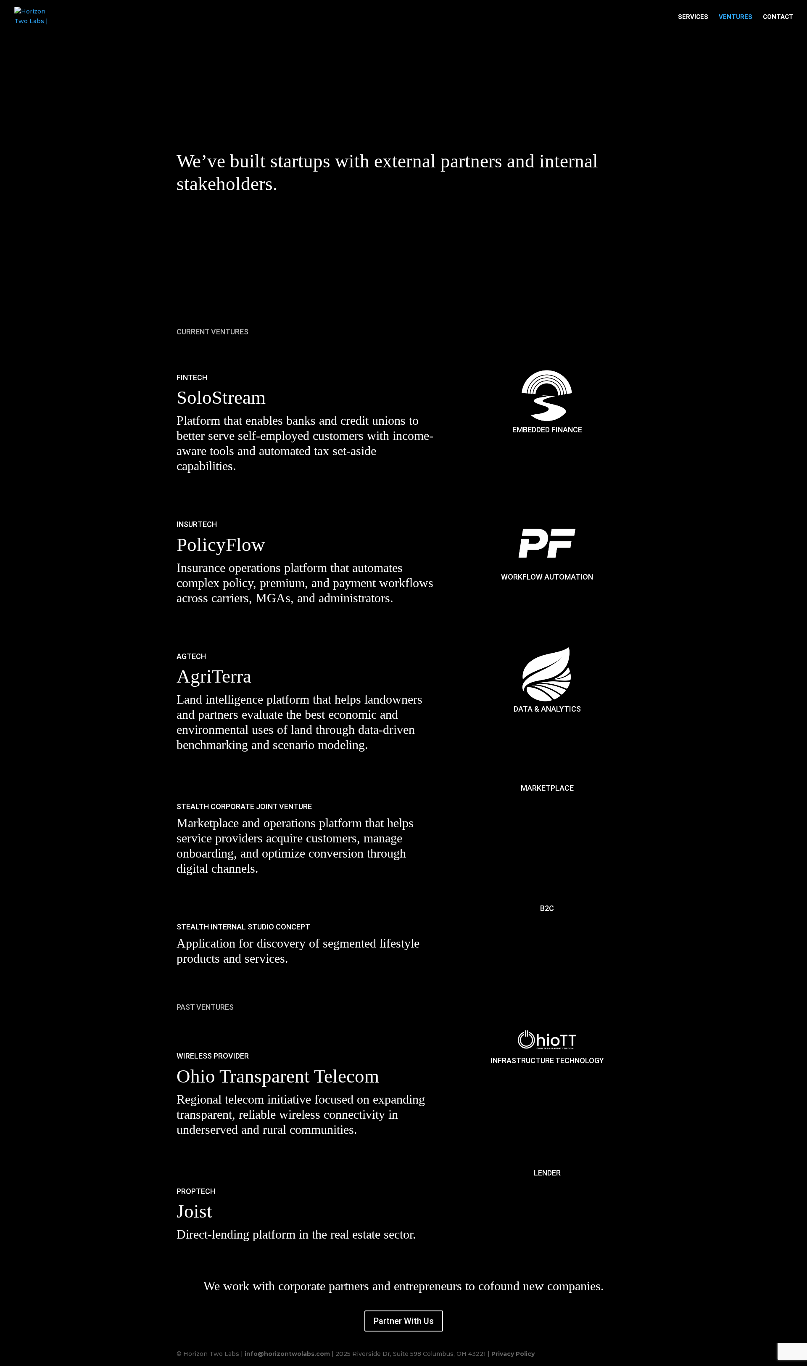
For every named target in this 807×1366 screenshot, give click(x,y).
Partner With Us (404, 1321)
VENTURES (735, 17)
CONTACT (778, 17)
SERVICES (693, 17)
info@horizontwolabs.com (287, 1354)
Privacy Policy (513, 1354)
